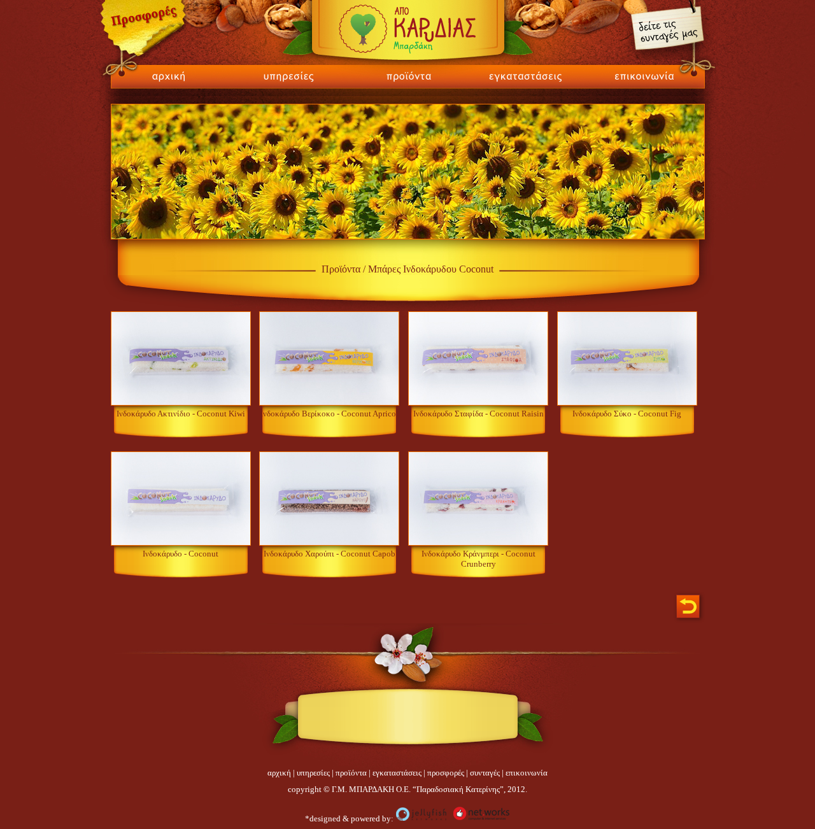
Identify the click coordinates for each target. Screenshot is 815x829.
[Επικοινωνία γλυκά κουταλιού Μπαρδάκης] (650, 85)
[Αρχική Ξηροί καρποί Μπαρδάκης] (164, 85)
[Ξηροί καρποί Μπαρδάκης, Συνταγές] (666, 57)
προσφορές (445, 772)
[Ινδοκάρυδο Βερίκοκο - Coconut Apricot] (329, 402)
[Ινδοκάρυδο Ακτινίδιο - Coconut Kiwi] (181, 402)
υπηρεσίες (313, 772)
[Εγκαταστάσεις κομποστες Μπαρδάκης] (525, 85)
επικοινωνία (527, 772)
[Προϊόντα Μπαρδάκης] (407, 85)
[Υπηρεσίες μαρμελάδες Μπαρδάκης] (288, 85)
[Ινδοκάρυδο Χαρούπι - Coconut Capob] (329, 543)
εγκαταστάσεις (397, 772)
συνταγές (485, 772)
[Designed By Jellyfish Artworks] (421, 818)
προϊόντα (351, 772)
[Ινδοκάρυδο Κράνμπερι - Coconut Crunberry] (478, 543)
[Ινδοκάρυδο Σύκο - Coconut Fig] (627, 402)
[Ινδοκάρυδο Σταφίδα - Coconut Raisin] (478, 402)
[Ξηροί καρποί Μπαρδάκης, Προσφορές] (144, 58)
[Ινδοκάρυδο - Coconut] (181, 543)
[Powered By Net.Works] (481, 818)
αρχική (279, 772)
